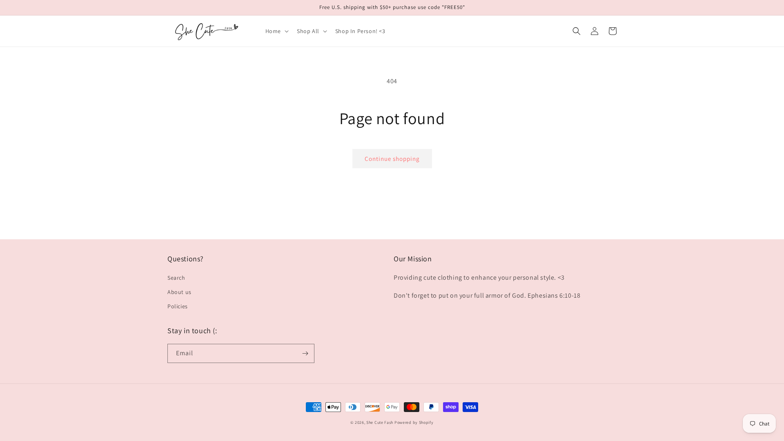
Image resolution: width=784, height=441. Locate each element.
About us (179, 292)
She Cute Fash (379, 422)
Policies (177, 306)
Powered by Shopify (414, 422)
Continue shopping (392, 159)
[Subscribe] (305, 353)
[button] (276, 31)
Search (176, 277)
